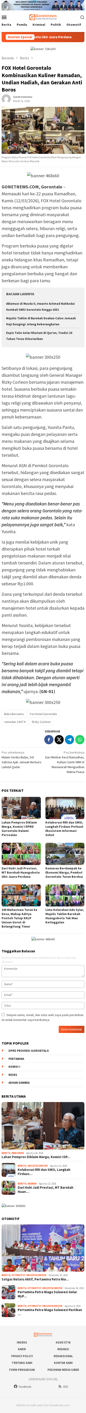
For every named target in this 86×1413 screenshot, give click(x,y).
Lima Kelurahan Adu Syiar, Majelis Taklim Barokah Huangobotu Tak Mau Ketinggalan (64, 916)
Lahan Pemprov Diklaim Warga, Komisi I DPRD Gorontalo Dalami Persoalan (19, 828)
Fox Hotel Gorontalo (43, 714)
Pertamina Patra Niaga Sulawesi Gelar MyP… (47, 1294)
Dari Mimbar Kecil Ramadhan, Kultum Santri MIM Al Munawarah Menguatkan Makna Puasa (64, 762)
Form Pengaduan (22, 1370)
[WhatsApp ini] (79, 739)
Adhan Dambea (19, 1083)
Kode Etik (63, 1342)
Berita (6, 1153)
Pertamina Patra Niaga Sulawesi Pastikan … (50, 1312)
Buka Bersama (14, 714)
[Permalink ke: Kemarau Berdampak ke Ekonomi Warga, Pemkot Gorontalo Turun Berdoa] (65, 854)
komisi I (14, 1067)
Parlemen (17, 1153)
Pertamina (16, 1059)
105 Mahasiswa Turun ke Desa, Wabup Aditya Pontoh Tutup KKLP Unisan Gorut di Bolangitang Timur (19, 918)
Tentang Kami (22, 1363)
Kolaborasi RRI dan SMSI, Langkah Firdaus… (44, 1172)
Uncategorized (38, 1165)
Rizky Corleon (41, 722)
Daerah (32, 1183)
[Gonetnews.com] (43, 17)
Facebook (25, 1387)
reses (12, 1075)
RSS (65, 1387)
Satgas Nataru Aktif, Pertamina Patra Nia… (35, 1279)
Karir (22, 1349)
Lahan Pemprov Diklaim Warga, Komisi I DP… (36, 1157)
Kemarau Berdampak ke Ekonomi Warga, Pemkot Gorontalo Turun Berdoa (64, 872)
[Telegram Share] (69, 739)
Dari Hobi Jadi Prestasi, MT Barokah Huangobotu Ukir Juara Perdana (21, 872)
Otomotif (18, 1275)
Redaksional (63, 1356)
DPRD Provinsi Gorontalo (28, 1051)
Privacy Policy (22, 1356)
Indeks (22, 1342)
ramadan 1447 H (15, 722)
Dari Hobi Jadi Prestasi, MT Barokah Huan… (45, 1189)
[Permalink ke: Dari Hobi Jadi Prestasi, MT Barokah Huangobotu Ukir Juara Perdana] (21, 854)
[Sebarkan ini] (48, 739)
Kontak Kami (63, 1363)
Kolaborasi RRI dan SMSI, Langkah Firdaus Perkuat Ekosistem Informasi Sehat (64, 828)
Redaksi (63, 1349)
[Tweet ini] (59, 739)
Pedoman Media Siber (63, 1370)
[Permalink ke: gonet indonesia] (6, 99)
